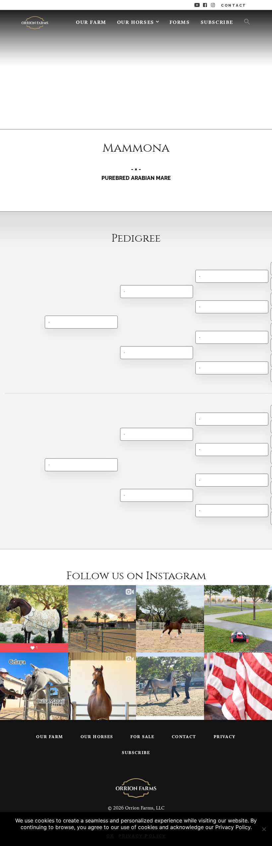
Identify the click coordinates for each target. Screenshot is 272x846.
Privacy (225, 737)
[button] (244, 21)
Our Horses (135, 23)
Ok (110, 835)
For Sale (142, 737)
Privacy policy (142, 835)
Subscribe (217, 23)
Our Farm (91, 23)
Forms (180, 23)
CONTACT (233, 5)
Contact (184, 737)
